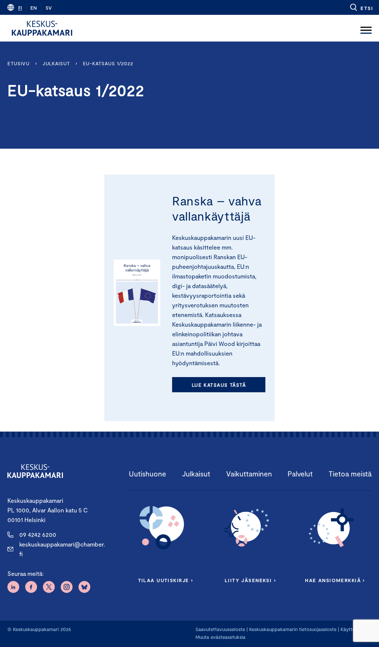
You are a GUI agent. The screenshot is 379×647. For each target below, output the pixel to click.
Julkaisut (56, 63)
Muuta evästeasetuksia (220, 637)
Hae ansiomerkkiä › (335, 580)
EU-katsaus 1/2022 (108, 63)
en (33, 8)
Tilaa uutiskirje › (165, 580)
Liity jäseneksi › (250, 580)
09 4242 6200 (37, 534)
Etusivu (18, 63)
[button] (361, 7)
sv (49, 8)
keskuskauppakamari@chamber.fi (62, 549)
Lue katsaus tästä (219, 385)
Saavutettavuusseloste (220, 629)
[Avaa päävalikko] (366, 28)
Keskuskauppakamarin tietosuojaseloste (292, 629)
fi (20, 8)
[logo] (42, 28)
